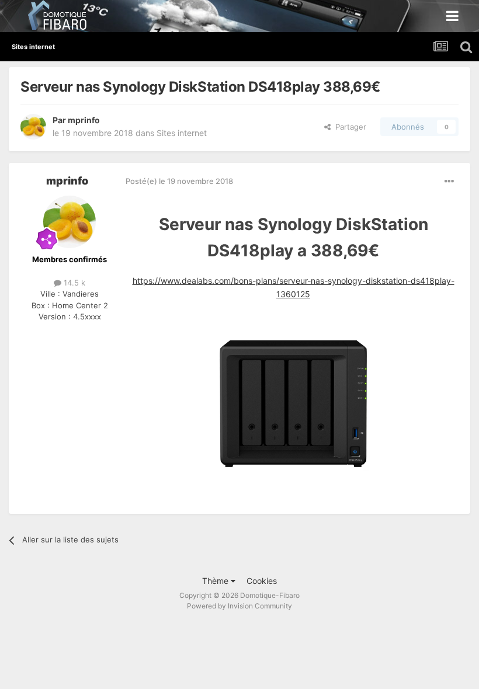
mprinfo (84, 120)
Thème (216, 581)
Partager (348, 126)
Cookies (262, 581)
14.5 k (73, 282)
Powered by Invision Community (239, 605)
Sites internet (182, 133)
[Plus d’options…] (449, 182)
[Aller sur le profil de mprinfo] (33, 127)
